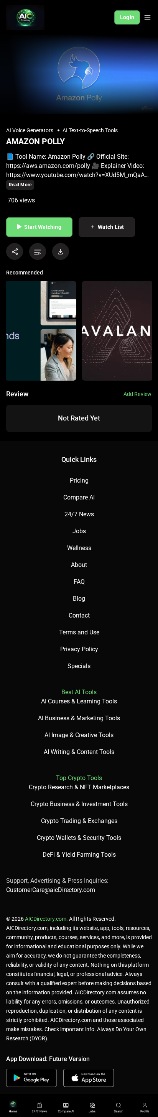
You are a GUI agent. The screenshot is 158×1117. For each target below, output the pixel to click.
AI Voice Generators (29, 130)
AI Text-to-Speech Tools (90, 130)
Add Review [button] (137, 394)
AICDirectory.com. (46, 919)
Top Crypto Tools (79, 778)
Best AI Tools (79, 692)
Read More (20, 184)
